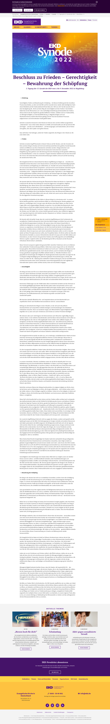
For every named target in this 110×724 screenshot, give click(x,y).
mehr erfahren (26, 649)
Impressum (39, 712)
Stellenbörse (25, 679)
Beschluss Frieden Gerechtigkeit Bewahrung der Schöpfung (28, 16)
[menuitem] (71, 20)
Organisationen (64, 679)
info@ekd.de (101, 225)
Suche (95, 20)
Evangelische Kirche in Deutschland (29, 14)
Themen (54, 27)
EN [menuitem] (77, 20)
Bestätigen (18, 10)
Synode (54, 14)
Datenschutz (61, 6)
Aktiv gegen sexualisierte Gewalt (84, 632)
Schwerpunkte (41, 27)
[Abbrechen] (97, 2)
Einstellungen (41, 10)
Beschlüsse (80, 14)
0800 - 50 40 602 (102, 219)
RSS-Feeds (74, 679)
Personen (55, 679)
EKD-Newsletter (101, 227)
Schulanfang (55, 631)
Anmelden (55, 672)
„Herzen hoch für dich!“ (26, 631)
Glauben (27, 27)
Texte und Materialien (44, 679)
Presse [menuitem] (89, 20)
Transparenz (70, 712)
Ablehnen (28, 10)
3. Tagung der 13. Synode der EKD (66, 14)
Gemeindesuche (83, 679)
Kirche (42, 14)
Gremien (48, 14)
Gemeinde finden (101, 230)
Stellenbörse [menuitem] (83, 20)
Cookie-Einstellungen (59, 712)
